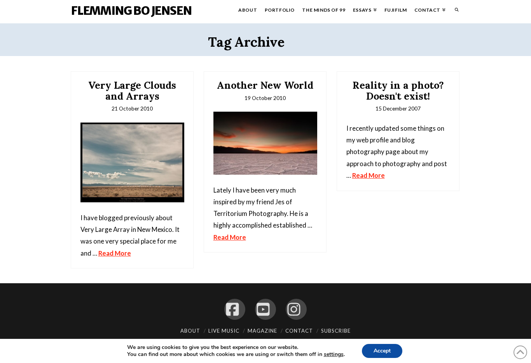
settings (334, 354)
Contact (299, 331)
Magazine (262, 331)
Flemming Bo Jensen (131, 10)
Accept (382, 350)
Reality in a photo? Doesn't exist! (398, 90)
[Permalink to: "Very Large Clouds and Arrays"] (132, 162)
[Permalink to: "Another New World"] (265, 143)
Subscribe (336, 331)
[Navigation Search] (454, 11)
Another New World (265, 85)
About (190, 331)
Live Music (223, 331)
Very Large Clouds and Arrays (132, 90)
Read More (114, 253)
